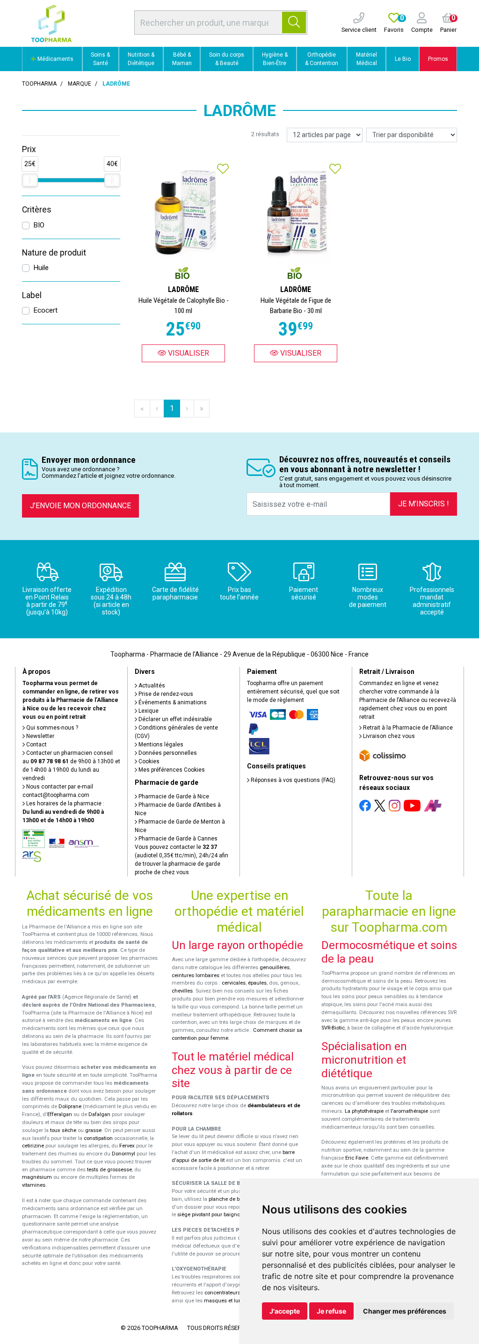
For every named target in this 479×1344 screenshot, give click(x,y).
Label (32, 295)
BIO (38, 225)
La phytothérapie (364, 1111)
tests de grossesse (109, 1170)
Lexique (148, 711)
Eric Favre (356, 1158)
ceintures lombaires (195, 975)
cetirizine (33, 1146)
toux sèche (63, 1130)
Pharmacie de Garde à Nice (173, 796)
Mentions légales (160, 744)
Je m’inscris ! (423, 503)
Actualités (151, 685)
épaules (257, 983)
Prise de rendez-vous (165, 694)
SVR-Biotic (333, 1028)
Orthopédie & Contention (321, 58)
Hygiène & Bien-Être (275, 58)
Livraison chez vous (388, 736)
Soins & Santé (100, 58)
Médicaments (54, 59)
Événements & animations (172, 702)
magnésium (37, 1177)
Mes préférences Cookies (171, 770)
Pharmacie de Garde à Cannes (177, 838)
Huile (41, 267)
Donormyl (123, 1154)
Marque (79, 83)
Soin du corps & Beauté (226, 58)
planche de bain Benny (236, 1199)
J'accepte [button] (284, 1311)
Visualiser (187, 353)
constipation (98, 1138)
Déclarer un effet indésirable (174, 719)
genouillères (275, 967)
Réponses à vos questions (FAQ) (292, 780)
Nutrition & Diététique (141, 58)
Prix (29, 149)
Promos (438, 59)
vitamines (33, 1185)
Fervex (127, 1146)
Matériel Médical (366, 58)
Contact (36, 744)
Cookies (148, 761)
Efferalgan (59, 1114)
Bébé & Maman (182, 58)
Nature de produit (54, 252)
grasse (93, 1130)
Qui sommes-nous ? (51, 727)
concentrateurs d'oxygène (235, 1293)
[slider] (30, 180)
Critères (36, 209)
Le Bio (403, 59)
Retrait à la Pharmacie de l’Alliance (407, 727)
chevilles (182, 991)
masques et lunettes (228, 1301)
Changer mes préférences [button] (404, 1311)
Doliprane (69, 1106)
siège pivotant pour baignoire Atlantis (221, 1215)
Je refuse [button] (331, 1311)
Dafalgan (99, 1114)
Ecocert (45, 310)
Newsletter (39, 736)
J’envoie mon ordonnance (80, 505)
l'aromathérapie (409, 1111)
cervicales (234, 983)
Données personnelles (167, 753)
